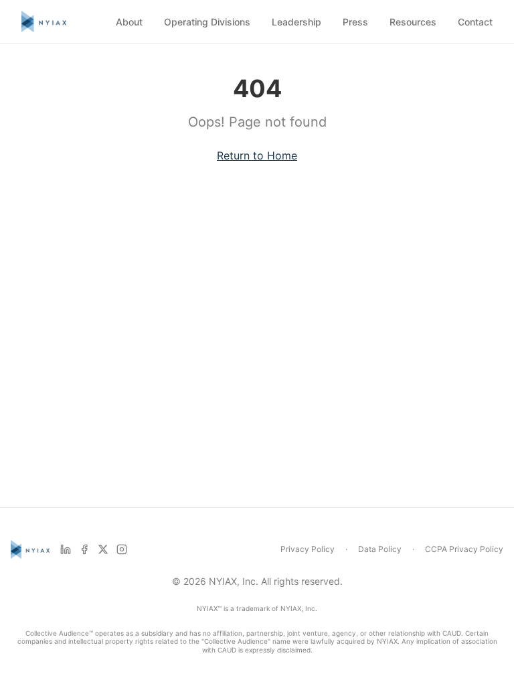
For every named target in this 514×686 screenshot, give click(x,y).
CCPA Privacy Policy (464, 549)
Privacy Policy (307, 549)
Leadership (296, 21)
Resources (413, 21)
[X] (103, 549)
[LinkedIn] (65, 549)
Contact (475, 21)
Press (355, 21)
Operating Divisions (207, 21)
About (129, 21)
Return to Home (257, 155)
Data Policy (380, 549)
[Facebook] (84, 549)
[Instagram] (121, 549)
